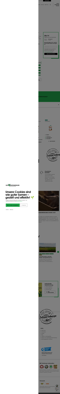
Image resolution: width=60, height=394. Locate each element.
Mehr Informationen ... (19, 201)
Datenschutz (11, 209)
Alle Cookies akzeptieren (13, 205)
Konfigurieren (24, 205)
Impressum (7, 209)
